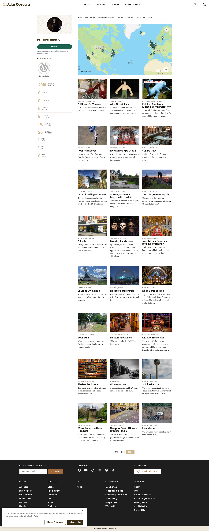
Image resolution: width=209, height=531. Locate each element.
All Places (23, 487)
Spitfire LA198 (149, 150)
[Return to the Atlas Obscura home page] (17, 4)
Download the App (149, 471)
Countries (130, 17)
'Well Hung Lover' (87, 150)
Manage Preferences (55, 522)
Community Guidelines (116, 495)
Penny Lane (148, 428)
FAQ (136, 491)
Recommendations (106, 17)
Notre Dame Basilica (153, 291)
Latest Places (25, 491)
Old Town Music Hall (153, 337)
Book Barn (83, 337)
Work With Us (111, 506)
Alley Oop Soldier (119, 104)
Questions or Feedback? (104, 528)
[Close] (82, 510)
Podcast (52, 506)
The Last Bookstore (88, 384)
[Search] (204, 4)
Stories (120, 17)
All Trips (80, 487)
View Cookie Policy (31, 516)
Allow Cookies (75, 522)
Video (51, 502)
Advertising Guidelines (144, 499)
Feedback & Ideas (114, 491)
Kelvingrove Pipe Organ (123, 150)
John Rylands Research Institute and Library (154, 242)
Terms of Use (140, 510)
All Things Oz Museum (89, 104)
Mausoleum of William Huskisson (90, 429)
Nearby (23, 506)
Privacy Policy (140, 502)
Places (22, 482)
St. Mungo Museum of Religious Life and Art (121, 195)
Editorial (53, 482)
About (137, 487)
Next (130, 452)
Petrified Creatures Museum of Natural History (156, 105)
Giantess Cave (118, 384)
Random (23, 502)
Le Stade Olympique (89, 291)
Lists (50, 499)
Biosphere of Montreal (122, 291)
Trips (79, 482)
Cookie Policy (140, 506)
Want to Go (90, 17)
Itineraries (52, 495)
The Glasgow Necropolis (155, 194)
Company (139, 482)
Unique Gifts (111, 502)
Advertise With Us (142, 495)
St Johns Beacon (150, 384)
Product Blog (111, 499)
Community (111, 482)
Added (150, 17)
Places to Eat (25, 499)
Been (80, 17)
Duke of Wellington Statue (92, 194)
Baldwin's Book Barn (121, 337)
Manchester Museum (121, 241)
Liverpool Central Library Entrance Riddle (123, 429)
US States (141, 17)
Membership (111, 487)
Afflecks (82, 241)
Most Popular (25, 495)
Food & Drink (54, 491)
